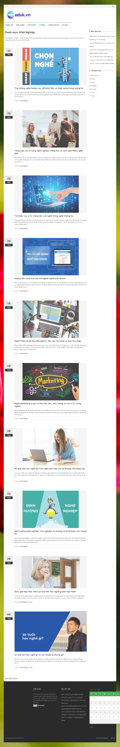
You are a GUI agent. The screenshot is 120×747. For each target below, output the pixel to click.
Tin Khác (65, 25)
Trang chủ (9, 25)
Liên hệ (113, 738)
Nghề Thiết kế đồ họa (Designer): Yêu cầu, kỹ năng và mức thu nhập (48, 341)
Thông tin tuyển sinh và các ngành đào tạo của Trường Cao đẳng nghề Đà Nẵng (73, 717)
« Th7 (91, 727)
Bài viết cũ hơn (11, 678)
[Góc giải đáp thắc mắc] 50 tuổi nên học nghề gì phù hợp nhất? (45, 592)
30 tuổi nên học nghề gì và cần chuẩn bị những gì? (39, 655)
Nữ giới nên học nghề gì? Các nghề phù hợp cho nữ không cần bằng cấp (50, 469)
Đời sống (92, 79)
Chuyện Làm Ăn (53, 25)
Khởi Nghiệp (31, 25)
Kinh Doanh (20, 25)
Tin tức (30, 602)
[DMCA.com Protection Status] (39, 705)
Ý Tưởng (42, 25)
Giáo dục (92, 82)
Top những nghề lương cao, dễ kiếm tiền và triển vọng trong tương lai (49, 88)
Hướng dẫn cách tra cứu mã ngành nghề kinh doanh (40, 278)
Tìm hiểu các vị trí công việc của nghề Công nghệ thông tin (44, 216)
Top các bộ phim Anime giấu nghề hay (101, 56)
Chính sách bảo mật (102, 738)
